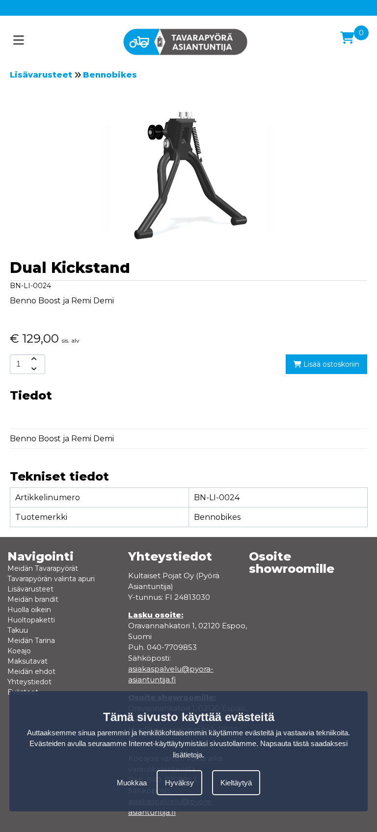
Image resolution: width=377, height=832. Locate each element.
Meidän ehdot (31, 671)
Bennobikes (110, 75)
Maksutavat (27, 661)
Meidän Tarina (31, 640)
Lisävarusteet (41, 75)
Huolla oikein (29, 609)
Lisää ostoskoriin (330, 364)
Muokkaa (132, 782)
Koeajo (19, 650)
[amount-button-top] (33, 359)
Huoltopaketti (31, 620)
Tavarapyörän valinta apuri (51, 578)
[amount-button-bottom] (33, 369)
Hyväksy (179, 782)
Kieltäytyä (236, 782)
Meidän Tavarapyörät (42, 568)
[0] (347, 37)
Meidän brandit (32, 599)
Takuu (17, 630)
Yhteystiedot (29, 681)
